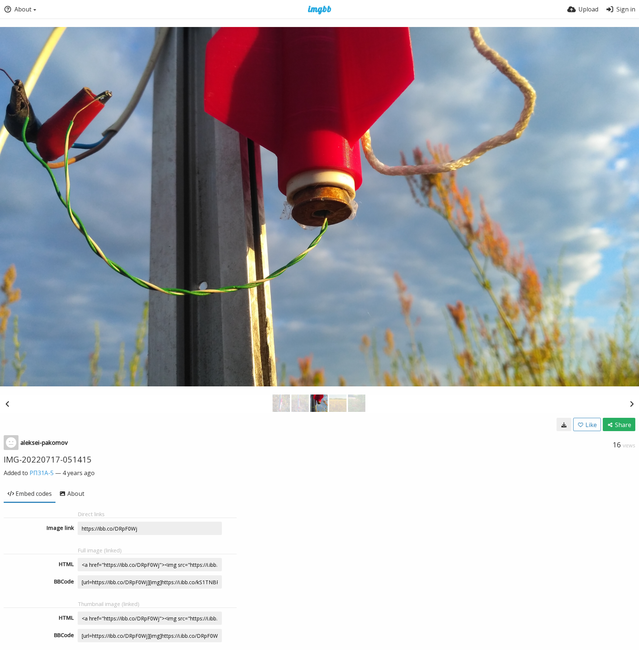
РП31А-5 (42, 473)
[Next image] (631, 403)
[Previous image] (7, 403)
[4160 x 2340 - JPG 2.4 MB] (564, 424)
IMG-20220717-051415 (48, 459)
